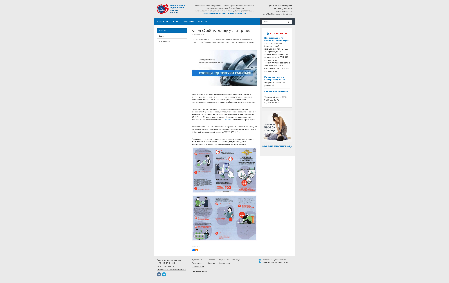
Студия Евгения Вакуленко (272, 262)
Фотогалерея (164, 41)
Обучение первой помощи (277, 146)
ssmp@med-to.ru (285, 14)
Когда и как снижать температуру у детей (274, 78)
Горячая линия (224, 263)
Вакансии (211, 263)
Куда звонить (197, 260)
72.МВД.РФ (227, 119)
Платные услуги (198, 266)
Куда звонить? (278, 33)
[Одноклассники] (196, 250)
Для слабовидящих (199, 271)
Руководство (197, 263)
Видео (161, 36)
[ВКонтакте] (193, 250)
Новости (162, 30)
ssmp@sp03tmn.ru (270, 14)
